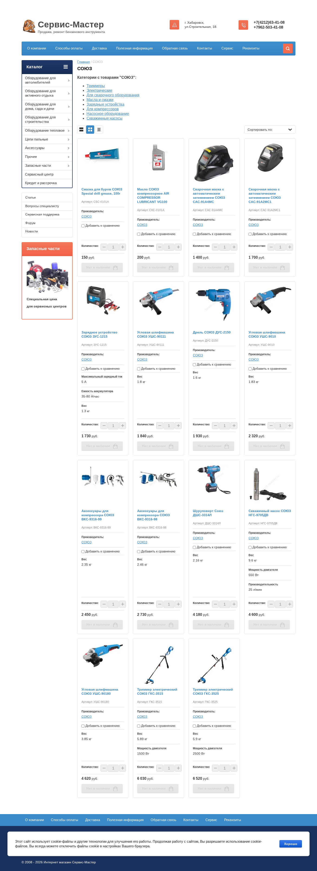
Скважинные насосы (105, 118)
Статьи (30, 197)
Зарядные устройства (105, 104)
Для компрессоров (103, 109)
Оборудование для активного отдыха (40, 93)
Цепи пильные (36, 139)
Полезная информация (134, 48)
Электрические (99, 90)
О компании (36, 48)
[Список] (81, 129)
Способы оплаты (69, 48)
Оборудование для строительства (40, 119)
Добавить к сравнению (102, 225)
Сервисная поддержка (42, 214)
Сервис (227, 48)
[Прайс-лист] (99, 129)
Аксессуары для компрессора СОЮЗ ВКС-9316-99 (97, 515)
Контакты (204, 48)
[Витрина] (90, 129)
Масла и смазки (100, 100)
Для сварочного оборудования (113, 95)
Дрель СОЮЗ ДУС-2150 (212, 332)
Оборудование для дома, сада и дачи (40, 106)
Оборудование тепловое (45, 130)
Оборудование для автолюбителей (40, 80)
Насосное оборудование (108, 114)
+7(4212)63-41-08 (269, 22)
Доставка (99, 48)
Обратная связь (175, 48)
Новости (31, 231)
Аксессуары (35, 148)
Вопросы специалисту (42, 206)
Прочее (31, 157)
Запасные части (38, 165)
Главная (83, 62)
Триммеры (96, 86)
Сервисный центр (39, 174)
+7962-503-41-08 (268, 27)
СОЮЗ (86, 216)
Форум (30, 223)
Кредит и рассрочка (41, 183)
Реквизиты (251, 48)
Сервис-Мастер (71, 24)
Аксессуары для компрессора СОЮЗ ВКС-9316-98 (153, 515)
